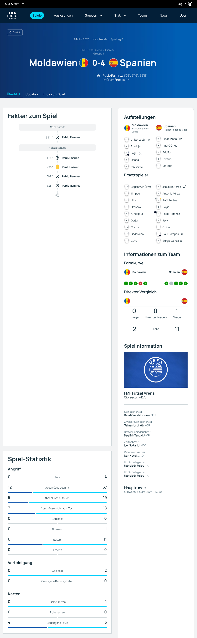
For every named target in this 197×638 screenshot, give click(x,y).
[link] (37, 15)
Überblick (14, 94)
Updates (31, 94)
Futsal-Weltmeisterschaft (13, 15)
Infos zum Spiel (54, 94)
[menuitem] (38, 15)
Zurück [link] (16, 32)
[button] (93, 15)
